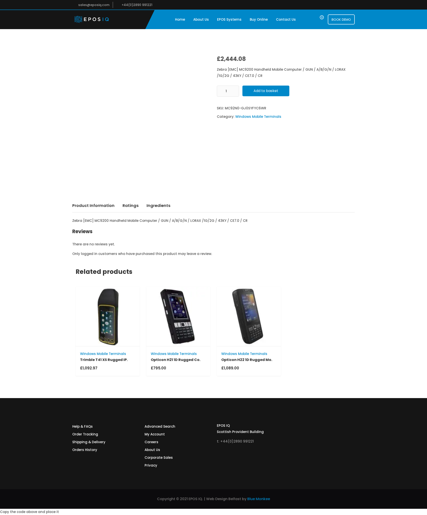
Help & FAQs (82, 426)
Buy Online (259, 19)
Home (180, 19)
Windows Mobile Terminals (258, 116)
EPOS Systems (229, 19)
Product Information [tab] (93, 205)
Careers (151, 442)
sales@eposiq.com (93, 5)
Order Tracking (85, 434)
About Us (201, 19)
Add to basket (266, 90)
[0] (317, 19)
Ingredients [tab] (158, 205)
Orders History (84, 449)
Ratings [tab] (131, 205)
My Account (155, 434)
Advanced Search (160, 426)
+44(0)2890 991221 (137, 5)
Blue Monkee (258, 498)
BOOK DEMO (341, 19)
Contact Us (286, 19)
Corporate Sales (159, 457)
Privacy (151, 465)
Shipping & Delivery (88, 442)
